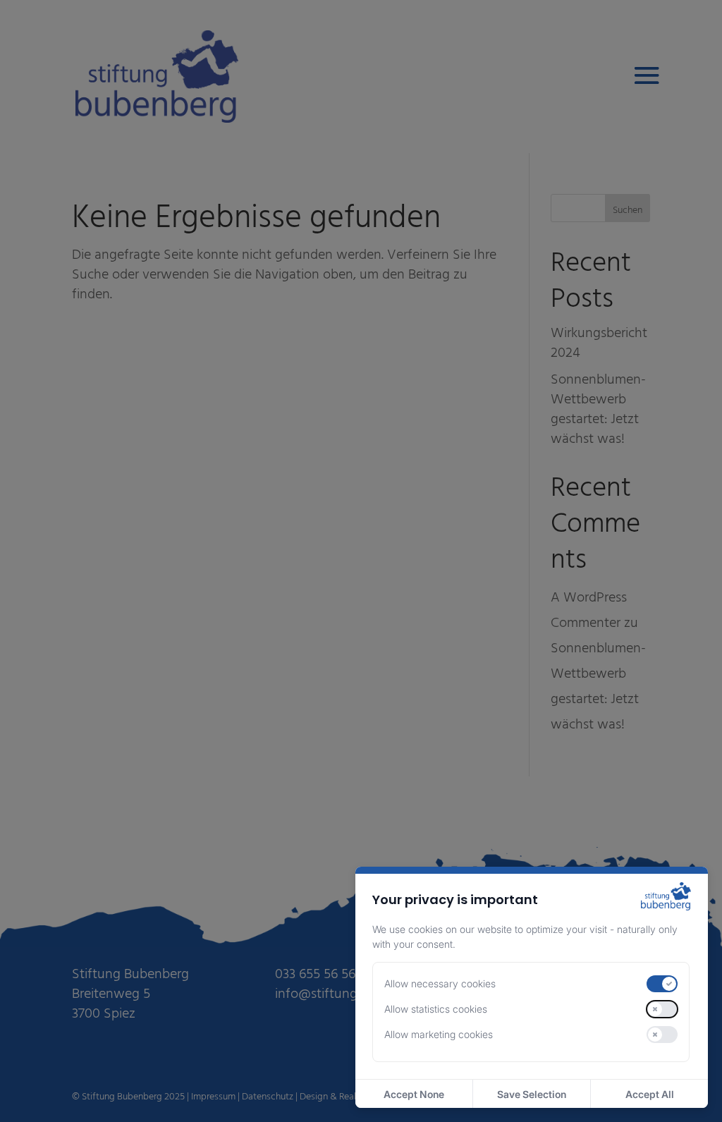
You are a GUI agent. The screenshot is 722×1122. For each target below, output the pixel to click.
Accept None (414, 1094)
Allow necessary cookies (440, 983)
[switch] (662, 983)
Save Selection (531, 1094)
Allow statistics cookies (435, 1009)
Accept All (649, 1094)
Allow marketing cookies (438, 1034)
